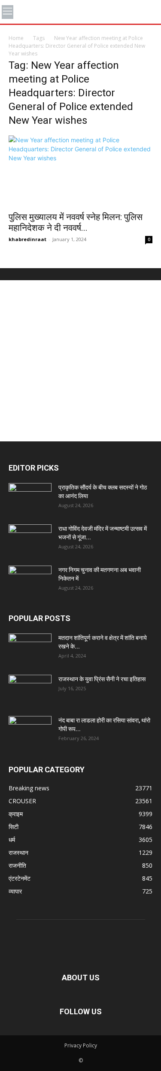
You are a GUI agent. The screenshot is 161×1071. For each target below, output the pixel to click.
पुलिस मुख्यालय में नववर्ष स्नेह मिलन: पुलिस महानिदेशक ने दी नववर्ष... (76, 222)
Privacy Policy (80, 1045)
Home (16, 38)
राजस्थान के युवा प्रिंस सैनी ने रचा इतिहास (102, 679)
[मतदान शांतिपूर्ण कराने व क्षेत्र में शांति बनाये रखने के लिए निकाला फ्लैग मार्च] (30, 648)
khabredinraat (27, 239)
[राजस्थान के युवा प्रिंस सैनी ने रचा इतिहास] (30, 690)
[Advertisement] (80, 360)
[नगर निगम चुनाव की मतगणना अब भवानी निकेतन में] (30, 581)
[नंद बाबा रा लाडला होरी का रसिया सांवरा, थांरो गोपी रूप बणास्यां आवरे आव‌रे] (30, 731)
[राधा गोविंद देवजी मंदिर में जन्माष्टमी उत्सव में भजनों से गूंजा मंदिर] (30, 539)
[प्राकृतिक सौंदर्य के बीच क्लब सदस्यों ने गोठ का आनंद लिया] (30, 498)
